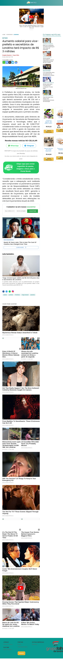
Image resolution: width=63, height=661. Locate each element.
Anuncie (21, 653)
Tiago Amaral (25, 294)
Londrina (16, 34)
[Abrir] (1, 2)
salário (5, 294)
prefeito (11, 294)
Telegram (30, 146)
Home (3, 34)
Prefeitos (17, 294)
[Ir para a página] (31, 3)
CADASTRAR (32, 211)
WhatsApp (14, 146)
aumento (32, 294)
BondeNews (9, 34)
